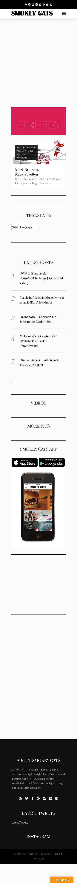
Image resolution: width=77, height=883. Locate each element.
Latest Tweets (38, 813)
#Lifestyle (29, 151)
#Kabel (20, 151)
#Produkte (22, 157)
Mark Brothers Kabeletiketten (27, 172)
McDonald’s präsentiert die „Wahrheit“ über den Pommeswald (38, 341)
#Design (21, 147)
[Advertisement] (38, 62)
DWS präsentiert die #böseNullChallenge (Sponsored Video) (41, 278)
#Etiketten (30, 147)
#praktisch (22, 154)
